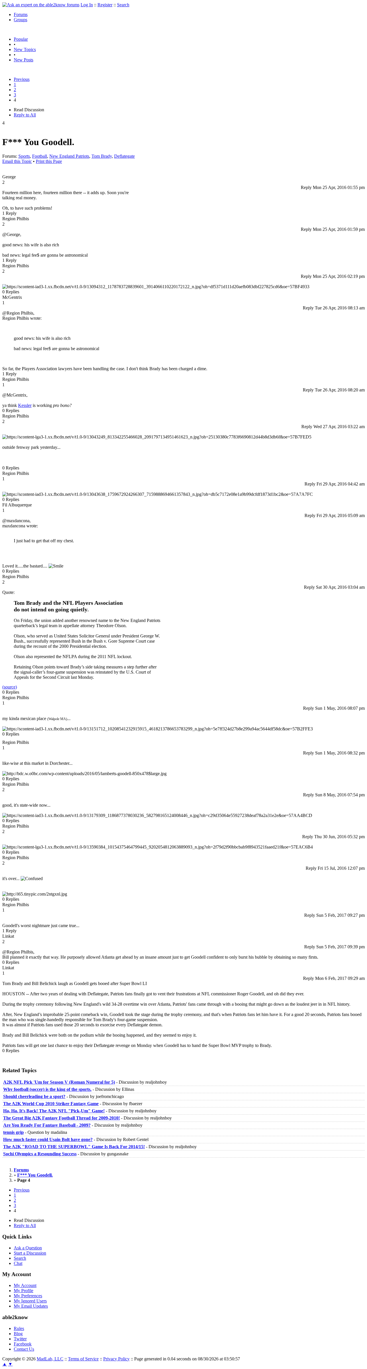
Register (104, 4)
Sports (24, 156)
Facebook (23, 1343)
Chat (18, 1263)
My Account (25, 1285)
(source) (9, 686)
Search (123, 4)
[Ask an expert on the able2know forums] (40, 4)
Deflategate (124, 156)
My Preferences (28, 1295)
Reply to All (25, 114)
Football (39, 156)
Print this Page (49, 161)
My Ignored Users (30, 1300)
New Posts (23, 59)
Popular (21, 39)
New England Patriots (69, 156)
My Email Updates (31, 1306)
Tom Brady (101, 156)
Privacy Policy (116, 1358)
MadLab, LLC (50, 1358)
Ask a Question (28, 1247)
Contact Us (24, 1349)
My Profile (23, 1290)
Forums (21, 14)
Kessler (25, 405)
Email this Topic (17, 161)
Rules (19, 1328)
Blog (18, 1333)
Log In (87, 4)
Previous (22, 79)
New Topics (25, 49)
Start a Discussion (30, 1253)
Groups (20, 19)
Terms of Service (83, 1358)
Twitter (20, 1338)
